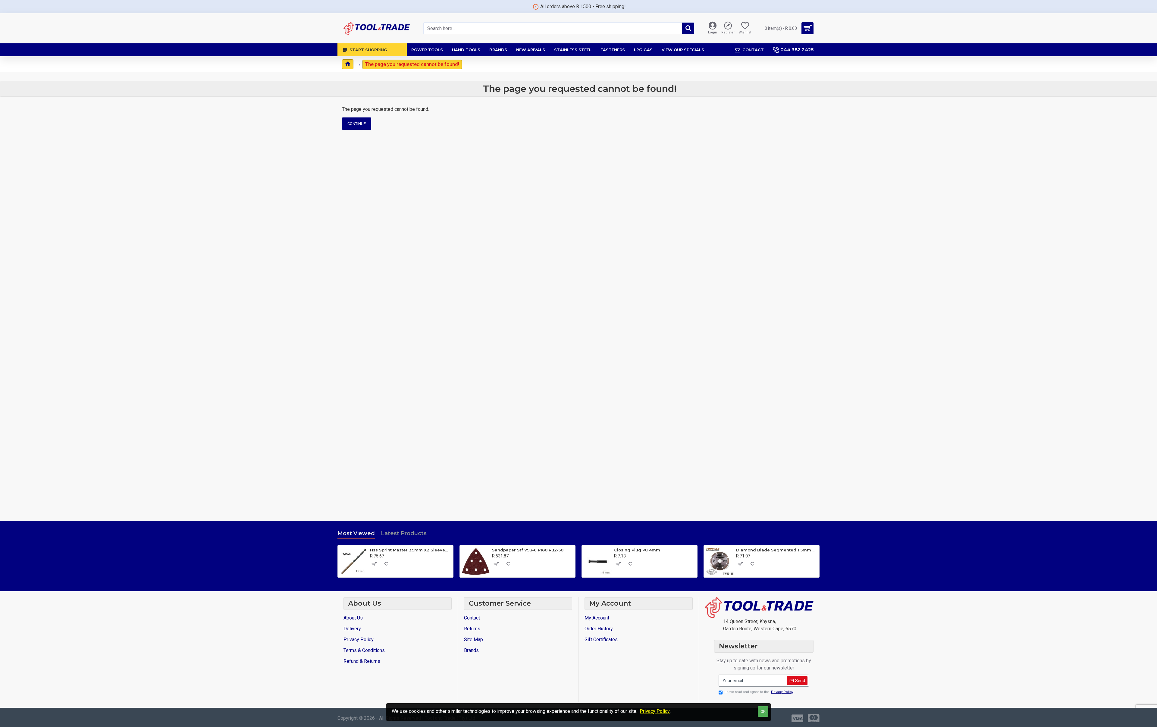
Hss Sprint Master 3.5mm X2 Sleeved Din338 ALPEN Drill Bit (410, 550)
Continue (356, 123)
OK (763, 711)
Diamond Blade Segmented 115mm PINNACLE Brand (776, 550)
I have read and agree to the (759, 692)
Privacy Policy (655, 711)
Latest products (404, 533)
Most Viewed (356, 533)
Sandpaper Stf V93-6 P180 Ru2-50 (527, 550)
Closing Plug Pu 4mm (637, 550)
